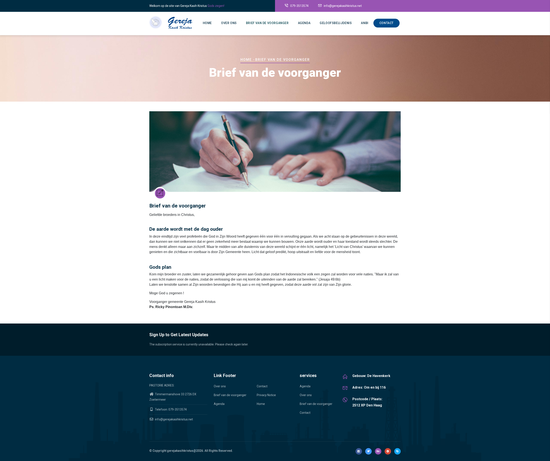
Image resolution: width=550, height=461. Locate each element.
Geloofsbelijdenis (336, 23)
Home (207, 23)
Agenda (304, 23)
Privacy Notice (266, 395)
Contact (386, 23)
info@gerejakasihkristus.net (173, 419)
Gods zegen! (216, 6)
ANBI (364, 23)
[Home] (170, 22)
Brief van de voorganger (267, 23)
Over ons (229, 23)
